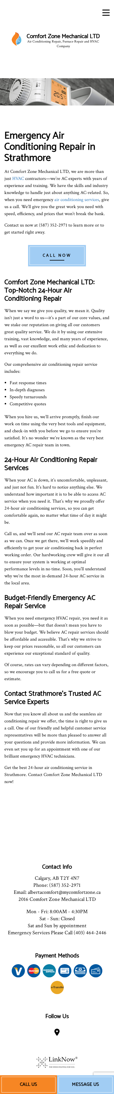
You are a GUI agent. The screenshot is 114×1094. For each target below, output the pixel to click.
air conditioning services (76, 200)
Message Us (85, 1084)
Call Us (28, 1084)
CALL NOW (57, 255)
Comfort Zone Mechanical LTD (63, 36)
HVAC (18, 179)
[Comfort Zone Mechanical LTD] (16, 39)
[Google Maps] (57, 1033)
